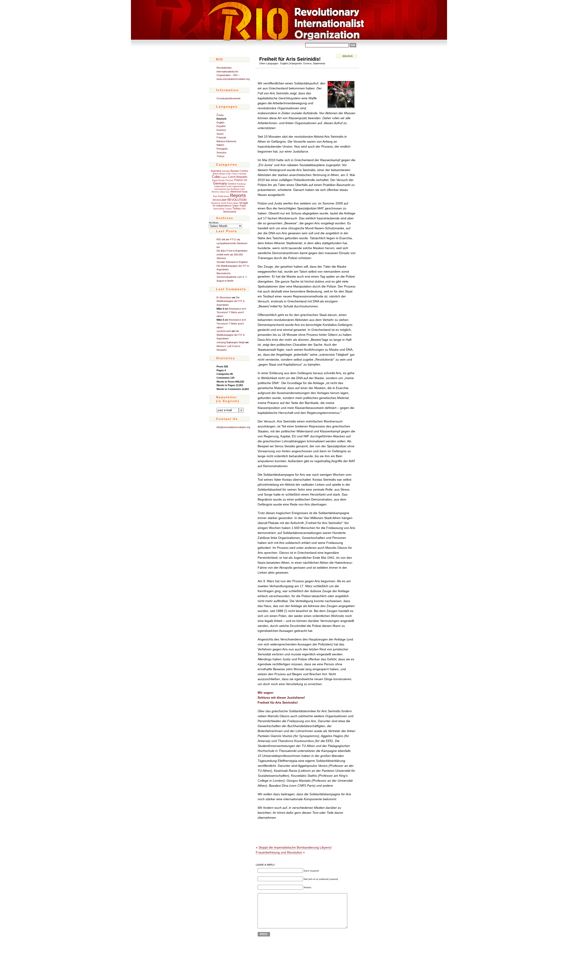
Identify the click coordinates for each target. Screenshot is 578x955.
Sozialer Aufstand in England (232, 262)
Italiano (220, 145)
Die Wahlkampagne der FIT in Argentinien (231, 301)
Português (222, 148)
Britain (222, 174)
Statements (319, 63)
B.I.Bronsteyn (224, 297)
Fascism (230, 180)
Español (221, 126)
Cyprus (223, 177)
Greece (232, 183)
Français (221, 137)
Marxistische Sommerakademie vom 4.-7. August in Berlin (232, 277)
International (220, 189)
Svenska (221, 152)
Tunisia (228, 209)
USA (243, 209)
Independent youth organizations (229, 186)
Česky (220, 115)
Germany (220, 183)
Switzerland (218, 209)
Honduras (241, 184)
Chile (228, 174)
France (238, 180)
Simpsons (215, 203)
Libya (222, 192)
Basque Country (239, 170)
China (234, 174)
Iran (228, 189)
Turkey (236, 208)
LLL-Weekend (233, 191)
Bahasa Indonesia (226, 141)
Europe (221, 180)
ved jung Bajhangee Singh (231, 342)
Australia (226, 171)
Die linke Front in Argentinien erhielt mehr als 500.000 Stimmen (232, 254)
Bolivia (216, 174)
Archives (214, 222)
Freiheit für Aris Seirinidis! (290, 59)
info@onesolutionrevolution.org (233, 427)
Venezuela (229, 211)
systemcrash (224, 331)
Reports (238, 195)
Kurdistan (235, 189)
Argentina (216, 170)
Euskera (221, 130)
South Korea (227, 203)
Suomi (220, 133)
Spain (235, 203)
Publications (223, 196)
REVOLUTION (236, 200)
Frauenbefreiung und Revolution (279, 852)
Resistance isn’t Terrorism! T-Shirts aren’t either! (231, 312)
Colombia (242, 174)
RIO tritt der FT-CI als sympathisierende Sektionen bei (232, 243)
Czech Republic (237, 176)
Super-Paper (239, 205)
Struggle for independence (230, 204)
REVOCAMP (220, 200)
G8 (245, 180)
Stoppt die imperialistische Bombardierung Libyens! (295, 847)
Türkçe (220, 156)
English (220, 122)
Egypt (215, 180)
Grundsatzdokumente (228, 98)
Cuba (216, 176)
